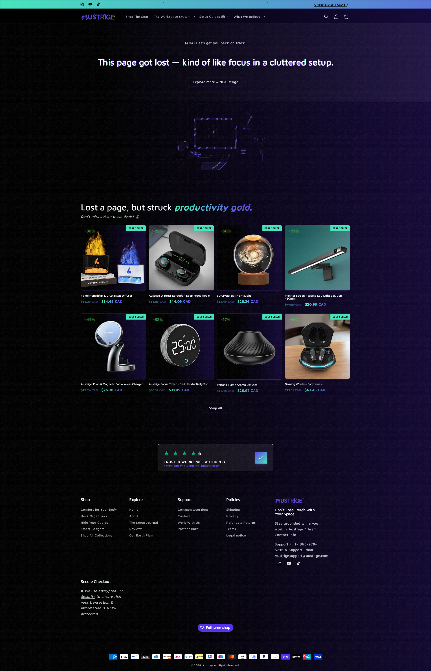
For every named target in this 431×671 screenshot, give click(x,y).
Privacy (232, 516)
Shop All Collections (96, 535)
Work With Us (189, 522)
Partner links (188, 529)
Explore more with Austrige (215, 82)
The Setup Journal (143, 522)
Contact (184, 516)
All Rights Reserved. (227, 665)
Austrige (208, 665)
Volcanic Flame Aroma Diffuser (237, 384)
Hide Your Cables (94, 522)
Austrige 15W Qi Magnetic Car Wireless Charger (112, 384)
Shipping (233, 509)
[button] (174, 16)
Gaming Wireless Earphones (303, 384)
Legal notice (236, 535)
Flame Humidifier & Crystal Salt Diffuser (106, 295)
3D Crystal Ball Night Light (234, 295)
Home (134, 509)
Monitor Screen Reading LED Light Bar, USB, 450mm (314, 297)
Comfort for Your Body (99, 509)
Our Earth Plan (141, 535)
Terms (231, 529)
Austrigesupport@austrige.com (301, 556)
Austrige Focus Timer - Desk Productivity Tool (179, 384)
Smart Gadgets (93, 529)
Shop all (215, 408)
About (134, 516)
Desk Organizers (94, 516)
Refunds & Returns (241, 522)
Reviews (136, 529)
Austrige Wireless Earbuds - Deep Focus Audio (179, 295)
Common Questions (193, 509)
